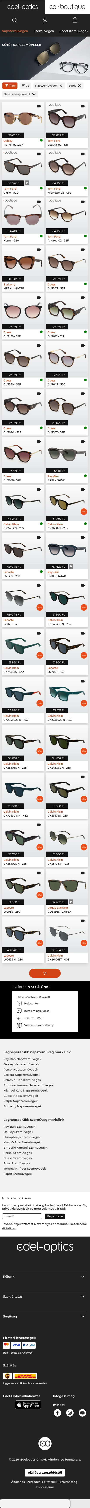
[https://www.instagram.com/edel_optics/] (70, 1413)
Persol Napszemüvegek (20, 1069)
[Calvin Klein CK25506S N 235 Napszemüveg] (23, 740)
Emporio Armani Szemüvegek (25, 1147)
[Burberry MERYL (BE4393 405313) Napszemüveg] (23, 260)
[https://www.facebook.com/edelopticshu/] (57, 1413)
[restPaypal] (29, 1345)
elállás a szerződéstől (45, 1473)
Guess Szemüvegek (17, 1158)
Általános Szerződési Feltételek (34, 1482)
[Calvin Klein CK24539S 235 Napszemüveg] (23, 500)
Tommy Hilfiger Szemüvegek (24, 1168)
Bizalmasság (68, 1482)
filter (12, 85)
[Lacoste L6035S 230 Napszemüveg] (23, 548)
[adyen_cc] (6, 1345)
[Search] (15, 20)
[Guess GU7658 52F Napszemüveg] (23, 452)
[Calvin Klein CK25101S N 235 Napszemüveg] (67, 835)
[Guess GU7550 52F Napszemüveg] (23, 356)
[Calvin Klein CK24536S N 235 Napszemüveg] (67, 740)
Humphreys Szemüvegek (21, 1137)
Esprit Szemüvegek (17, 1174)
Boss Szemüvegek (16, 1163)
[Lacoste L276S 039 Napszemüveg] (23, 596)
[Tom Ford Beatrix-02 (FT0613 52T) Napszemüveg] (67, 117)
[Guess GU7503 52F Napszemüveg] (67, 260)
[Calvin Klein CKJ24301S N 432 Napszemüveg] (23, 788)
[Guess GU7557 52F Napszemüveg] (67, 404)
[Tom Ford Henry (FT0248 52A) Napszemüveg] (23, 213)
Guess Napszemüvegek (20, 1095)
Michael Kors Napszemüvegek (25, 1090)
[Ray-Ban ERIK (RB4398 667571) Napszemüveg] (67, 452)
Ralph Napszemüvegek (20, 1101)
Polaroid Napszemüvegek (22, 1080)
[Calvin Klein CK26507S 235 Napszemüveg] (67, 500)
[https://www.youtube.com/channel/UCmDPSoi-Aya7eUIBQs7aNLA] (82, 1413)
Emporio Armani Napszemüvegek (28, 1085)
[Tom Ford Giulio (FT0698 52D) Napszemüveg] (23, 165)
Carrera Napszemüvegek (21, 1074)
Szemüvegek (44, 31)
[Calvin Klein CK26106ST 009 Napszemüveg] (67, 932)
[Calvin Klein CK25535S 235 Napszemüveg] (67, 788)
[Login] (45, 20)
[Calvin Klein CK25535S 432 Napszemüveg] (23, 644)
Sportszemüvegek (74, 31)
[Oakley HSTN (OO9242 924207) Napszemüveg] (23, 117)
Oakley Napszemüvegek (21, 1064)
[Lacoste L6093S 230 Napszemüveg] (23, 884)
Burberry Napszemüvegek (22, 1106)
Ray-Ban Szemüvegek (19, 1126)
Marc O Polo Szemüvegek (22, 1142)
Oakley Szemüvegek (18, 1132)
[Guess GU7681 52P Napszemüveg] (67, 308)
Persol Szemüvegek (17, 1153)
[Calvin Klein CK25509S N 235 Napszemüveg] (23, 835)
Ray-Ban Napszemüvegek (22, 1059)
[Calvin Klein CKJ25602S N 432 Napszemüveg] (67, 692)
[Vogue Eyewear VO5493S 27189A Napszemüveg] (67, 884)
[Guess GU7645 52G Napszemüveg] (67, 356)
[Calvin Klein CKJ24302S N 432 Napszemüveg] (23, 692)
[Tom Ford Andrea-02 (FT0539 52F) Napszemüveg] (67, 213)
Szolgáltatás (12, 1296)
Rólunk (8, 1277)
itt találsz (9, 1228)
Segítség (10, 1316)
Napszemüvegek (15, 31)
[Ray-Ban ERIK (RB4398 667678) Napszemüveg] (67, 548)
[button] (22, 7)
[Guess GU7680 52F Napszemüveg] (23, 404)
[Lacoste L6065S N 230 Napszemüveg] (23, 932)
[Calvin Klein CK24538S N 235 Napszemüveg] (67, 596)
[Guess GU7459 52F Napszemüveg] (23, 308)
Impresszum (45, 1487)
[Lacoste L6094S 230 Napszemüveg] (67, 644)
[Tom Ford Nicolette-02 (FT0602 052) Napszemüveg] (67, 165)
